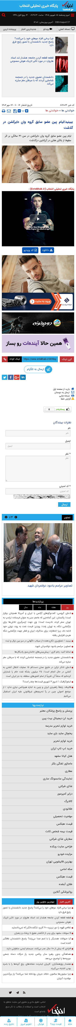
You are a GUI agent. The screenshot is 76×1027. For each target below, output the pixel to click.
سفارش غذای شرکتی (60, 839)
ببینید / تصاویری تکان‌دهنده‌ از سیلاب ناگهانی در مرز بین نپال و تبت (38, 641)
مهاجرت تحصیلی (62, 816)
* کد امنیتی (64, 486)
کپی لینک (67, 359)
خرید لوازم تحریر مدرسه (58, 726)
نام (69, 428)
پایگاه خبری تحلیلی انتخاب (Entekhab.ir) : (51, 189)
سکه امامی (66, 869)
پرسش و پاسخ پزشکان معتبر (56, 711)
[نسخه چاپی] (3, 111)
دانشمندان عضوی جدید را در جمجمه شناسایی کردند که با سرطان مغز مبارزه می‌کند (34, 80)
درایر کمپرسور (64, 794)
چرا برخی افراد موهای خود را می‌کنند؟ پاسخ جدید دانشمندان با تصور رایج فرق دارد (32, 42)
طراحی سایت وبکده (61, 846)
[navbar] (72, 15)
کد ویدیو (29, 250)
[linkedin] (23, 377)
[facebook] (10, 377)
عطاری (68, 771)
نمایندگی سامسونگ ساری (57, 778)
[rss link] (24, 992)
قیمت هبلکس (64, 824)
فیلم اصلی (41, 259)
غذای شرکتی (65, 786)
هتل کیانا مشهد (63, 756)
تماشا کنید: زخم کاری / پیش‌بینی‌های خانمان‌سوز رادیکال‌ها (43, 652)
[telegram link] (17, 992)
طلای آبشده (65, 884)
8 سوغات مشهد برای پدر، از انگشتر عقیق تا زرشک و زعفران (42, 933)
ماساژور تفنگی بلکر (62, 763)
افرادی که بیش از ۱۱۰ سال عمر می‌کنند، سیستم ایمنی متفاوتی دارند (38, 948)
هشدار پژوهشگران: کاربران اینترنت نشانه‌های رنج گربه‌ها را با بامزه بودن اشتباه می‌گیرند (37, 966)
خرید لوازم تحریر (62, 741)
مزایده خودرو (65, 854)
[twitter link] (10, 992)
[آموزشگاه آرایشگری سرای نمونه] (38, 344)
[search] (4, 16)
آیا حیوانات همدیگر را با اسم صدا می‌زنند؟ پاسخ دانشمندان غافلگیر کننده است (37, 941)
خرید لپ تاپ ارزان (61, 748)
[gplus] (17, 377)
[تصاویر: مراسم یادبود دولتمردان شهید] (38, 552)
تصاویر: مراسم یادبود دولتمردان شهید (49, 585)
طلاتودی (67, 809)
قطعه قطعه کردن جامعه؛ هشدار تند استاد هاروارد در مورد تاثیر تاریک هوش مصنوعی (31, 59)
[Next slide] (6, 517)
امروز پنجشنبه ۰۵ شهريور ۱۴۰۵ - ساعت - (49, 15)
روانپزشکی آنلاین (62, 892)
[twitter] (4, 377)
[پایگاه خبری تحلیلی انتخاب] (67, 5)
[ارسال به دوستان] (9, 111)
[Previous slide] (16, 517)
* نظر (67, 454)
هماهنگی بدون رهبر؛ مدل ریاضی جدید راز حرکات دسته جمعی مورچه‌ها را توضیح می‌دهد (37, 956)
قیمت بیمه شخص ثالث (58, 831)
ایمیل (67, 441)
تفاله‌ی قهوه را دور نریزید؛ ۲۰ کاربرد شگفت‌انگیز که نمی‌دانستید (41, 928)
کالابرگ (68, 801)
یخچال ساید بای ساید (59, 733)
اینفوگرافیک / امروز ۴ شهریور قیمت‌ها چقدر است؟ (47, 682)
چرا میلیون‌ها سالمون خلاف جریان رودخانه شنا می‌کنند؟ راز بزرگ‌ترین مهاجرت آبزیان (37, 976)
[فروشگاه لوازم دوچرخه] (38, 323)
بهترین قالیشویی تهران (59, 861)
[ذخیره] (15, 111)
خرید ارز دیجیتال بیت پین (57, 718)
